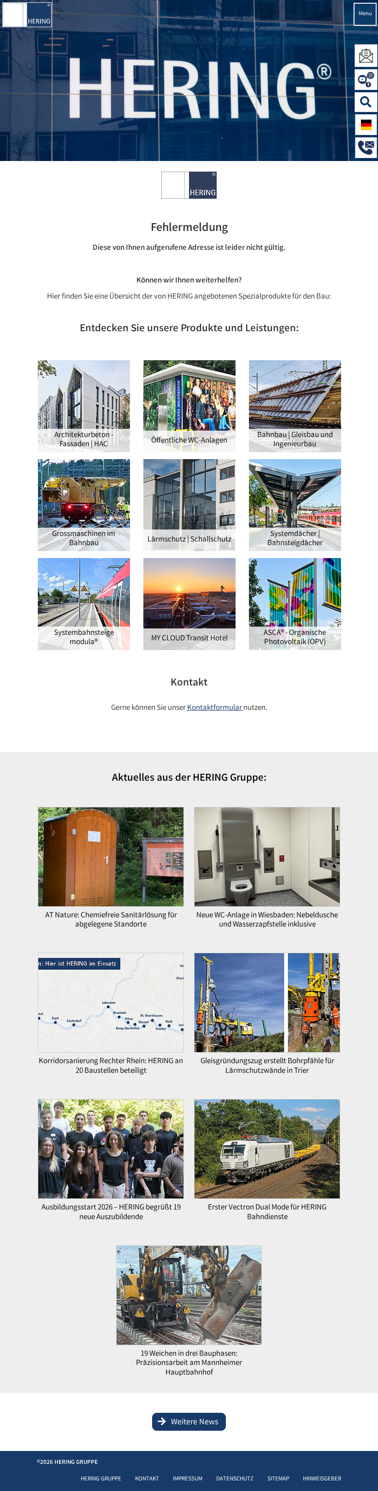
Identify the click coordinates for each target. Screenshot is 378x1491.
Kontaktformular (215, 708)
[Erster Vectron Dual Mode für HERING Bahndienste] (267, 1151)
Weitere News (195, 1422)
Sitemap (278, 1479)
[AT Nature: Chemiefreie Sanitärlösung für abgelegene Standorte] (110, 859)
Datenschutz (235, 1479)
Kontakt (147, 1479)
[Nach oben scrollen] (361, 1470)
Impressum (187, 1479)
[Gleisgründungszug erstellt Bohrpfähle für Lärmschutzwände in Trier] (267, 1005)
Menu (365, 14)
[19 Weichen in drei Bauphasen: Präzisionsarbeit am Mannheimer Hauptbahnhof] (189, 1298)
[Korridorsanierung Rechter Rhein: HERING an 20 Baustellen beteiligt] (110, 1005)
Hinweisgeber (322, 1479)
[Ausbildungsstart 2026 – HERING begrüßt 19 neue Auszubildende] (110, 1151)
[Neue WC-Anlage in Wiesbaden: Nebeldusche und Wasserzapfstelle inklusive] (267, 859)
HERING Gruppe (101, 1479)
